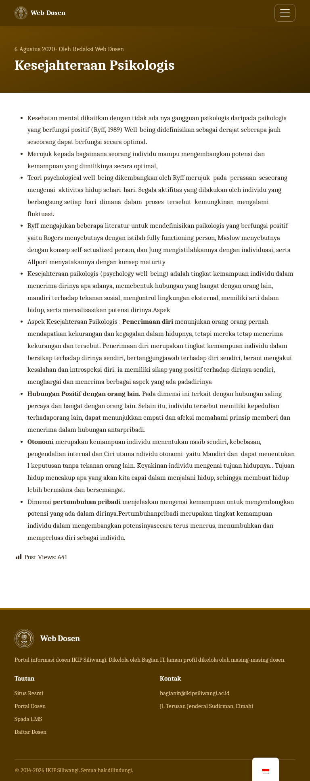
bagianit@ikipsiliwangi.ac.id (195, 693)
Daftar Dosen (30, 731)
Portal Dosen (30, 706)
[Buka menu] (284, 13)
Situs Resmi (29, 693)
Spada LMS (28, 719)
